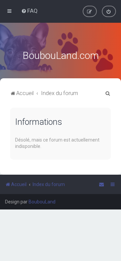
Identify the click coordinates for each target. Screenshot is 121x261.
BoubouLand (42, 201)
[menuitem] (29, 11)
